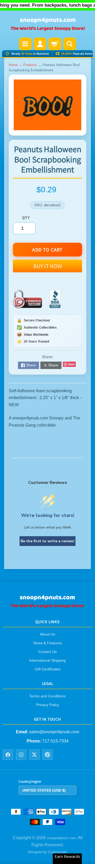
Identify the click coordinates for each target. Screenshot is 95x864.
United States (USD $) (44, 790)
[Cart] (55, 44)
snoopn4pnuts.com (61, 838)
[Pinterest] (47, 754)
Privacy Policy (47, 705)
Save (71, 364)
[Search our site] (69, 44)
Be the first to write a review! (47, 541)
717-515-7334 (55, 741)
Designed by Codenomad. (47, 852)
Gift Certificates (47, 669)
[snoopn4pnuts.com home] (48, 606)
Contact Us (47, 652)
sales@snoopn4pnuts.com (54, 732)
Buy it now (47, 266)
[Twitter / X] (34, 754)
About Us (47, 634)
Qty (26, 218)
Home (13, 65)
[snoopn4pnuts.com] (48, 24)
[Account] (40, 44)
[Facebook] (8, 754)
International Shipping (47, 660)
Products (30, 65)
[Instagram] (21, 754)
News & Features (47, 643)
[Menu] (25, 44)
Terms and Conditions (47, 696)
